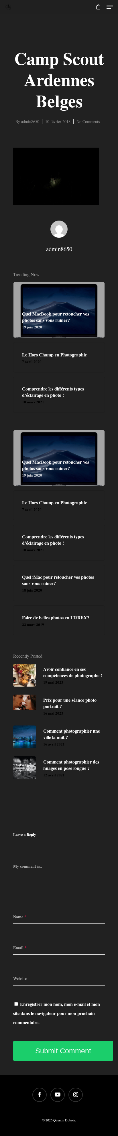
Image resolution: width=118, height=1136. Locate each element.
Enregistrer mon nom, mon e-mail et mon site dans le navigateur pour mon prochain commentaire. (56, 1013)
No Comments (88, 121)
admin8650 (30, 121)
